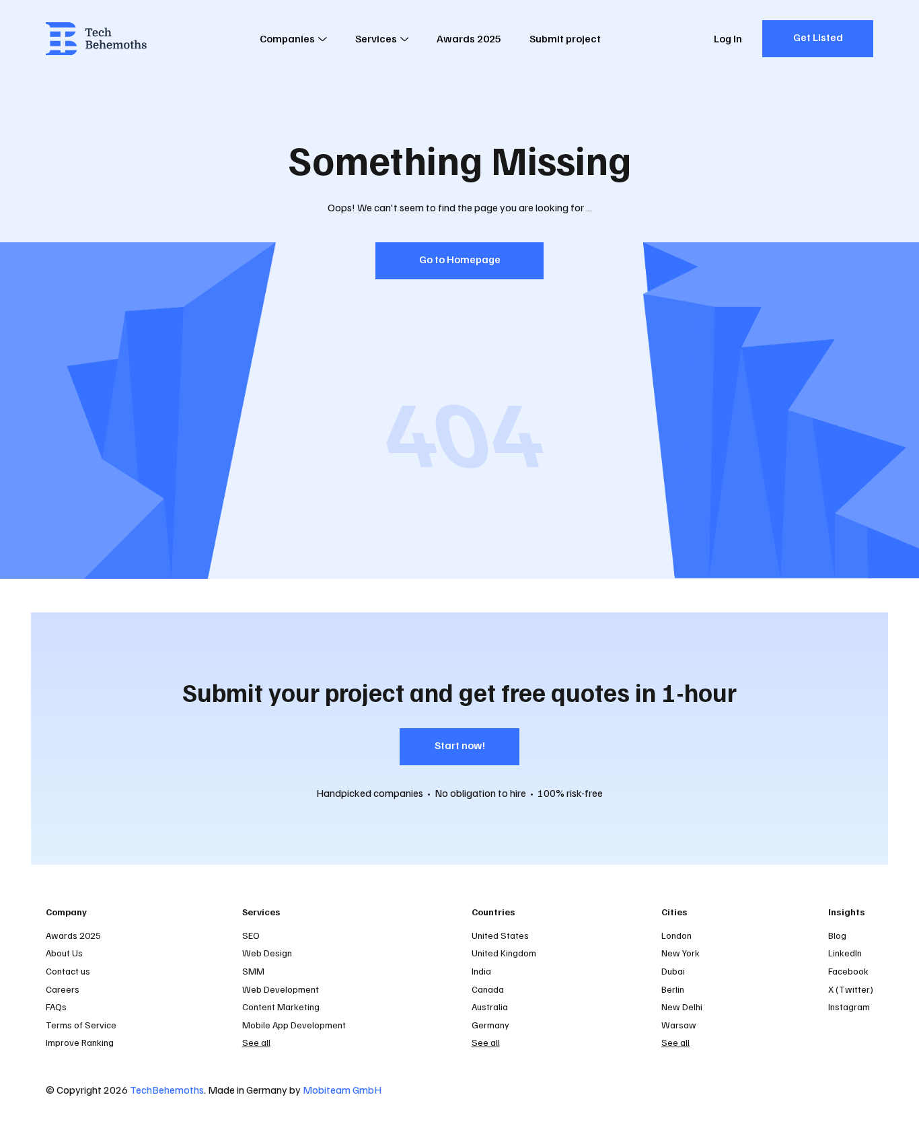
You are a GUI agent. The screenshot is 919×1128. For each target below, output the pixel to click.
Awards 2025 (469, 38)
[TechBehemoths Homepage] (96, 38)
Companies (287, 38)
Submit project (565, 38)
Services (376, 38)
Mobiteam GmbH (342, 1089)
